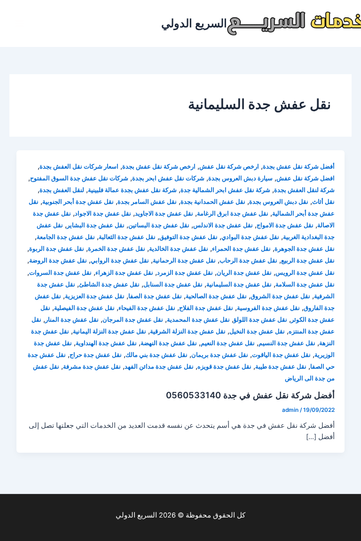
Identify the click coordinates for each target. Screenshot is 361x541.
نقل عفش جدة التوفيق (188, 236)
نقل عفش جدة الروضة (58, 260)
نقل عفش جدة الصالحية (216, 296)
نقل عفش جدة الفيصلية (84, 307)
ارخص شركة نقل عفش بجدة (159, 166)
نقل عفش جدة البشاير (96, 225)
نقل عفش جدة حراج (96, 354)
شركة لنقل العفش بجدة (304, 189)
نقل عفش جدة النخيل (257, 331)
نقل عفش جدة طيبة (280, 366)
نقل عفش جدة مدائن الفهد (159, 366)
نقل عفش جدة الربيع (308, 260)
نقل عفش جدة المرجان (132, 319)
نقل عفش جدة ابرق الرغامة (232, 213)
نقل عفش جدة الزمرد (185, 272)
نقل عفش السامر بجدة (147, 201)
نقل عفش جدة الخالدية (178, 248)
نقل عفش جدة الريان (244, 272)
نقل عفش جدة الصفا (155, 296)
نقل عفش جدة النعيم (228, 343)
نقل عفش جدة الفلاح (206, 307)
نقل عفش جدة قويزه (224, 366)
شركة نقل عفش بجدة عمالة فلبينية (132, 189)
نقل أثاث (323, 201)
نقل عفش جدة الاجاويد (164, 213)
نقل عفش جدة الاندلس (223, 225)
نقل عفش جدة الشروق (280, 296)
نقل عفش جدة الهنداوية (106, 343)
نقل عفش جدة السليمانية (239, 284)
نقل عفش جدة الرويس (305, 272)
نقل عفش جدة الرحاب (248, 260)
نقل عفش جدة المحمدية (198, 319)
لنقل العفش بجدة (61, 189)
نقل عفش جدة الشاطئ (109, 284)
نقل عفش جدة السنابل (173, 284)
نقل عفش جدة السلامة (305, 284)
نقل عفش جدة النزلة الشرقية (188, 331)
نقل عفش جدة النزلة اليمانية (109, 331)
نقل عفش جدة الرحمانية (184, 260)
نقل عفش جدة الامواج (285, 225)
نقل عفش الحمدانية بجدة (212, 201)
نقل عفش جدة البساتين (158, 225)
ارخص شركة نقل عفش (229, 166)
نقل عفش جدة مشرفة (92, 366)
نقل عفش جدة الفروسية (268, 307)
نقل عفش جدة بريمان (219, 354)
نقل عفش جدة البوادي (250, 236)
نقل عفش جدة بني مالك (157, 354)
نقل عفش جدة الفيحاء (146, 307)
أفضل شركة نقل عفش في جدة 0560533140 (250, 395)
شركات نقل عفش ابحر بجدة (168, 178)
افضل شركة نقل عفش (305, 178)
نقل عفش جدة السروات (60, 272)
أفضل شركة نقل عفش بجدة (299, 166)
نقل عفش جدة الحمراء (241, 248)
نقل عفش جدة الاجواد (103, 213)
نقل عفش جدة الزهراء (124, 272)
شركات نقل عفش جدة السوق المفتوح (79, 178)
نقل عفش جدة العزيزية (95, 296)
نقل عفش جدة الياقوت (281, 354)
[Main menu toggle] (19, 23)
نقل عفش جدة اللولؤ (260, 319)
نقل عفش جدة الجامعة (66, 236)
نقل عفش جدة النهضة (169, 343)
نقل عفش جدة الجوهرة (305, 248)
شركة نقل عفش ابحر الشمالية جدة (225, 189)
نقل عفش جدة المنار (72, 319)
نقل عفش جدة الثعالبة (127, 236)
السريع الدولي (194, 23)
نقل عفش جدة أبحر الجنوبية (78, 201)
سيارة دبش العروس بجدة (240, 178)
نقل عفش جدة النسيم (287, 343)
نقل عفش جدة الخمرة (116, 248)
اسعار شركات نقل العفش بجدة (78, 166)
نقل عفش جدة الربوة (56, 248)
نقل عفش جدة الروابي (120, 260)
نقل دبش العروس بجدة (278, 201)
